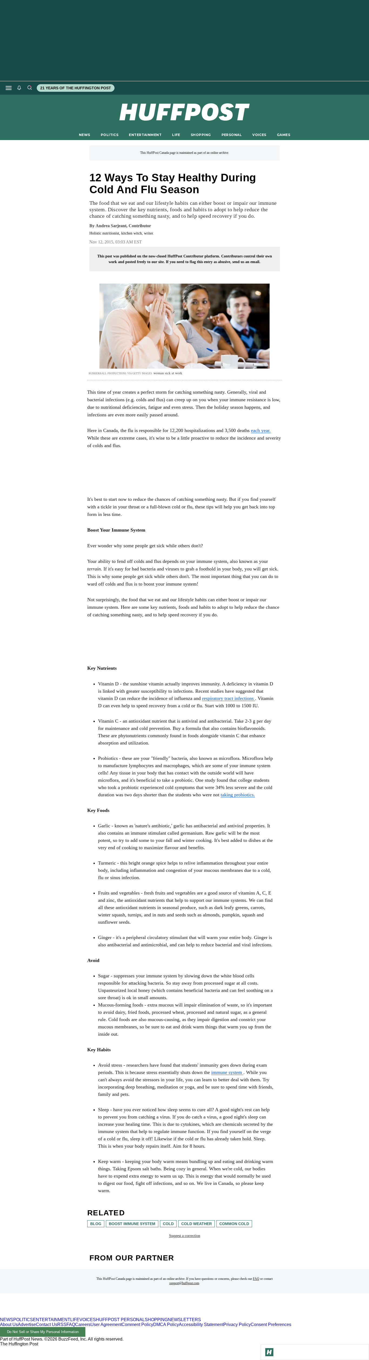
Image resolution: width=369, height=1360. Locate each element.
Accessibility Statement (201, 1324)
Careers (82, 1324)
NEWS (84, 135)
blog (95, 1224)
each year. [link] (261, 430)
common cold (234, 1224)
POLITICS (109, 135)
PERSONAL (232, 135)
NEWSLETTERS (184, 1319)
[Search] (29, 87)
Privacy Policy (237, 1324)
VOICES (259, 135)
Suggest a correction (184, 1236)
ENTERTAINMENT (145, 135)
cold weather (196, 1224)
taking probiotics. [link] (238, 794)
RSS (61, 1324)
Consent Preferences (271, 1324)
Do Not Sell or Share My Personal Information (43, 1332)
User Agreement (106, 1324)
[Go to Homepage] (269, 1352)
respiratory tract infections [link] (228, 698)
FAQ (256, 1279)
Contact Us (46, 1324)
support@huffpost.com (184, 1283)
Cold (168, 1224)
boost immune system (132, 1224)
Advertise (27, 1324)
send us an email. (246, 262)
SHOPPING (201, 135)
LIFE (176, 135)
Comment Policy (137, 1324)
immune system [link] (227, 1072)
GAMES (283, 135)
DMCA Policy (166, 1324)
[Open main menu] (8, 88)
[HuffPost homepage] (69, 1315)
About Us (9, 1324)
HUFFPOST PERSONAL (120, 1319)
